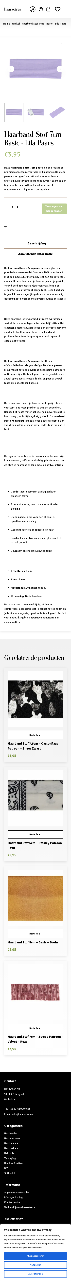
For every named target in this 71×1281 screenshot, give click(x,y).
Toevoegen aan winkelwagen (54, 208)
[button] (35, 735)
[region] (35, 1252)
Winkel (16, 23)
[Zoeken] (33, 9)
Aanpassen (35, 1264)
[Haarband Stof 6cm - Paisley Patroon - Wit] (35, 798)
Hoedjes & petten (13, 1163)
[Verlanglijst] (57, 9)
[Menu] (65, 9)
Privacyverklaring (13, 1197)
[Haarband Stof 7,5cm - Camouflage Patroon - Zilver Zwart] (35, 699)
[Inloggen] (41, 9)
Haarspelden (11, 1148)
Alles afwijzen (35, 1273)
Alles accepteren (35, 1255)
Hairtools (9, 1153)
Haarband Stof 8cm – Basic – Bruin (33, 942)
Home (6, 23)
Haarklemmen (11, 1143)
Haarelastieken (12, 1138)
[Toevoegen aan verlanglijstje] (5, 227)
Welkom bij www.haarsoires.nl (20, 1207)
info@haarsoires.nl (23, 1114)
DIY (6, 1168)
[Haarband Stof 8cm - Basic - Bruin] (35, 898)
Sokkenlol (9, 1173)
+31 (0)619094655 (20, 1108)
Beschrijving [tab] (36, 243)
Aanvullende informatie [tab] (35, 254)
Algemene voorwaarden (16, 1192)
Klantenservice (12, 1202)
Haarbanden (10, 1133)
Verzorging (10, 1158)
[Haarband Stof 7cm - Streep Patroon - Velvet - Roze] (35, 992)
